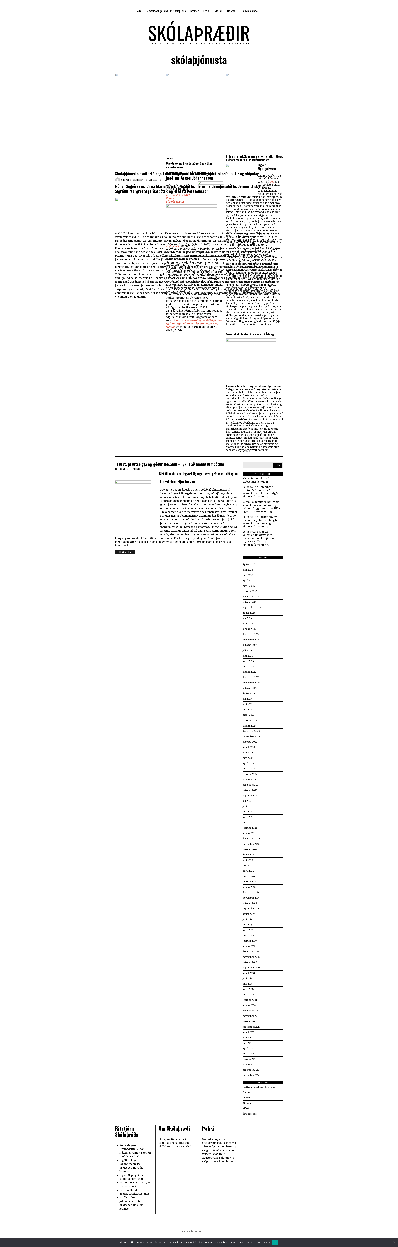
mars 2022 (249, 768)
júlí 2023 (247, 698)
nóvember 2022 (251, 736)
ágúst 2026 (249, 564)
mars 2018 (248, 994)
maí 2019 (247, 924)
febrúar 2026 (250, 591)
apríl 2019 (248, 930)
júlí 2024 (247, 650)
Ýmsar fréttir (250, 1113)
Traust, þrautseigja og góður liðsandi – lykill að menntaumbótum (169, 464)
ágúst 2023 (249, 693)
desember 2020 (251, 838)
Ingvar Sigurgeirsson (133, 180)
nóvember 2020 (251, 844)
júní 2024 (248, 655)
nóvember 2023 (251, 682)
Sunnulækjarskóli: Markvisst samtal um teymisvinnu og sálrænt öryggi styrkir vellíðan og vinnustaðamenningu (262, 506)
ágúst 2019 (249, 913)
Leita (277, 465)
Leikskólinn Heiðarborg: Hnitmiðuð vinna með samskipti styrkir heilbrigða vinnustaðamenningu (261, 491)
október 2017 (250, 1021)
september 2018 (251, 967)
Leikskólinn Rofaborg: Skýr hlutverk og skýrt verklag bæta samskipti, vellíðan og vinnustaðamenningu (262, 521)
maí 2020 (248, 865)
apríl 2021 (248, 817)
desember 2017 (251, 1010)
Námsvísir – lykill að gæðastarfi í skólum (256, 480)
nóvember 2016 (251, 1075)
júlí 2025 (247, 618)
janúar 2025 (249, 629)
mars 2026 (249, 586)
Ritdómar (248, 1103)
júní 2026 (248, 569)
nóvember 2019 (251, 897)
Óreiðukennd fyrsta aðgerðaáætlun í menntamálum (189, 165)
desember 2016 (251, 1069)
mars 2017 (248, 1053)
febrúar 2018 (250, 1000)
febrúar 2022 (250, 774)
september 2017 (251, 1026)
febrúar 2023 (250, 720)
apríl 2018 (248, 989)
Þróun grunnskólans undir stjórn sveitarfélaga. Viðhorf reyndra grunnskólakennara (254, 158)
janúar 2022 (249, 779)
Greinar (163, 180)
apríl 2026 (248, 580)
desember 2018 (251, 951)
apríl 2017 (248, 1048)
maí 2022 (248, 757)
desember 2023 (251, 677)
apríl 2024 (248, 661)
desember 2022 (251, 731)
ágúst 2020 (249, 854)
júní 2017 (247, 1037)
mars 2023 (248, 714)
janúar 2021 (249, 833)
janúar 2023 (249, 725)
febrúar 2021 (250, 827)
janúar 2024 (249, 671)
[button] (214, 1231)
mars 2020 (249, 876)
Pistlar (246, 1097)
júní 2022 (248, 752)
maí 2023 (248, 709)
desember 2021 (251, 784)
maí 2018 (248, 983)
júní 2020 (248, 860)
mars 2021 (248, 822)
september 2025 (252, 607)
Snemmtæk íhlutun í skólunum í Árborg (250, 334)
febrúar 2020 (250, 881)
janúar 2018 (249, 1005)
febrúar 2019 (250, 940)
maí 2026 (248, 575)
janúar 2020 (249, 887)
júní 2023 (248, 704)
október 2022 (250, 741)
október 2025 (250, 602)
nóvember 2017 (251, 1016)
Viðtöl (246, 1108)
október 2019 (250, 903)
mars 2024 (249, 666)
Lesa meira (125, 552)
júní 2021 (248, 806)
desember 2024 (251, 634)
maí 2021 (248, 811)
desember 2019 (251, 892)
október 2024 (250, 645)
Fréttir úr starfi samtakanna (259, 1087)
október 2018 (250, 962)
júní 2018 (247, 978)
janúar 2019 (249, 946)
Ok (275, 1242)
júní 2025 (248, 623)
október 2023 (250, 688)
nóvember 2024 (251, 639)
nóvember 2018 (251, 957)
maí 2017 (247, 1043)
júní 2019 (247, 919)
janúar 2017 (249, 1064)
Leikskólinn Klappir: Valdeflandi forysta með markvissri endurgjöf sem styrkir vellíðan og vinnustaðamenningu (259, 538)
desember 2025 (251, 596)
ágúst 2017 (248, 1032)
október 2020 (250, 849)
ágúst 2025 (249, 612)
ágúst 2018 (249, 973)
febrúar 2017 (249, 1059)
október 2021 (250, 790)
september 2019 (251, 908)
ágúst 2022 (249, 747)
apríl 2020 (248, 870)
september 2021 (252, 795)
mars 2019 (248, 935)
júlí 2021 (247, 801)
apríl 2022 (248, 763)
